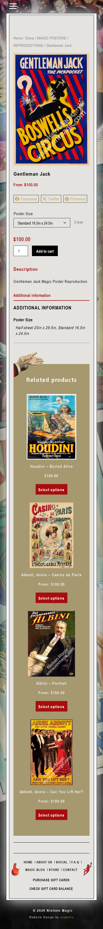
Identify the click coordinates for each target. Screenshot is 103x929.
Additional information (32, 295)
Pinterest (78, 198)
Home (17, 38)
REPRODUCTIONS (28, 45)
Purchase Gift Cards (51, 880)
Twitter (54, 198)
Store (30, 38)
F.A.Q (75, 862)
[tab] (51, 295)
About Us (44, 862)
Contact (70, 870)
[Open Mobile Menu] (13, 5)
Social (62, 862)
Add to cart (45, 251)
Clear (78, 222)
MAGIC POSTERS (51, 38)
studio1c (67, 917)
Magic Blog (35, 870)
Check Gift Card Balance (51, 888)
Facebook (29, 198)
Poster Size (23, 213)
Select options (51, 489)
